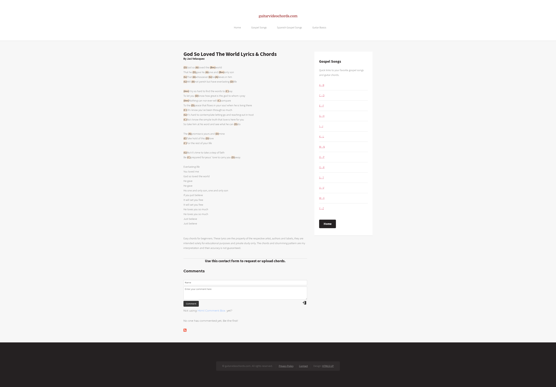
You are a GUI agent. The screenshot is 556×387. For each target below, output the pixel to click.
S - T (321, 177)
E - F (321, 105)
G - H (321, 116)
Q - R (321, 167)
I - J (321, 126)
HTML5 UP (328, 366)
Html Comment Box (211, 310)
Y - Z (321, 208)
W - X (321, 198)
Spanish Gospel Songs (289, 27)
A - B (321, 85)
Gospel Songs (259, 27)
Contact (303, 366)
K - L (321, 136)
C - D (321, 95)
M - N (322, 146)
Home (237, 27)
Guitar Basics (319, 27)
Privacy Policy (286, 366)
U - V (321, 187)
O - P (321, 157)
